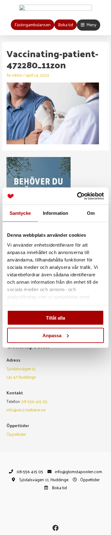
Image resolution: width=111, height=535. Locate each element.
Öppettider (16, 434)
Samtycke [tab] (20, 213)
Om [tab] (91, 213)
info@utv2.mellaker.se (25, 410)
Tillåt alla (55, 318)
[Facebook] (55, 528)
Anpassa (52, 335)
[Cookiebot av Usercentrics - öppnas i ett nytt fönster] (78, 196)
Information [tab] (55, 213)
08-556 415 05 (34, 401)
